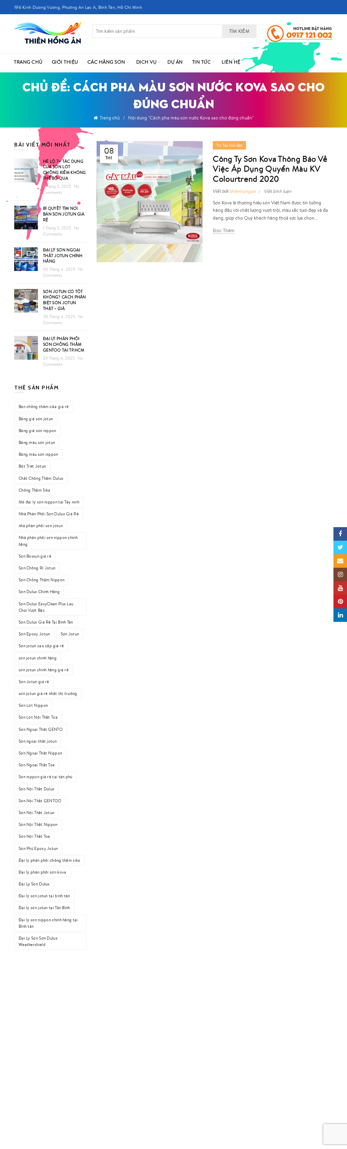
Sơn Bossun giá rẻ (35, 556)
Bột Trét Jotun (32, 466)
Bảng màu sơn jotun (37, 442)
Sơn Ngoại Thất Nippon (40, 753)
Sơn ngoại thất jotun (38, 741)
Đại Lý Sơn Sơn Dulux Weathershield (38, 941)
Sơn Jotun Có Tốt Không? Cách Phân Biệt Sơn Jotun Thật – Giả (64, 300)
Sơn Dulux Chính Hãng (39, 591)
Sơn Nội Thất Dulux (36, 788)
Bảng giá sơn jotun (36, 418)
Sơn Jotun (70, 633)
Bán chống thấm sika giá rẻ (44, 406)
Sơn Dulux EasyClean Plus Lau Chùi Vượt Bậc (46, 607)
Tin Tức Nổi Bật (229, 145)
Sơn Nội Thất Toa (34, 836)
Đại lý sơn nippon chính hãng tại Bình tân (48, 923)
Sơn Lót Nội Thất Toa (38, 717)
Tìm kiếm (239, 31)
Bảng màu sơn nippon (38, 454)
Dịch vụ (146, 62)
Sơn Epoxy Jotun (34, 633)
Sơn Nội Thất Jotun (36, 812)
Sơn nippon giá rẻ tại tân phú (46, 776)
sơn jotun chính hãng (38, 657)
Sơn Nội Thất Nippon (38, 824)
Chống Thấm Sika (34, 490)
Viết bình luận (277, 191)
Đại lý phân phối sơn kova (42, 872)
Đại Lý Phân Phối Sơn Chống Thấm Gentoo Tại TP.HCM (63, 344)
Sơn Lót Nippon (33, 705)
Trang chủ (110, 118)
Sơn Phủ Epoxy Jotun (38, 848)
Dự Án (175, 62)
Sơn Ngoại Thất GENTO (41, 729)
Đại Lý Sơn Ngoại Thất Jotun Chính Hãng (63, 255)
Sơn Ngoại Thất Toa (37, 764)
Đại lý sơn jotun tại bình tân (44, 895)
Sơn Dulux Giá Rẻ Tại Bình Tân (46, 622)
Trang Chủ (28, 62)
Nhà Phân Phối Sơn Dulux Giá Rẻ (49, 513)
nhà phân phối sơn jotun (41, 525)
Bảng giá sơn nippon (37, 430)
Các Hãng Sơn (106, 62)
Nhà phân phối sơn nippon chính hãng (48, 540)
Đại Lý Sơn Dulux (34, 883)
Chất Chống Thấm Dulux (41, 478)
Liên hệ (231, 62)
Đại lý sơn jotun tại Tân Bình (44, 907)
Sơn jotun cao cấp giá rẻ (41, 645)
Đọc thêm (223, 230)
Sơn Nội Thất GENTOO (40, 800)
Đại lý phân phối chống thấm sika (49, 860)
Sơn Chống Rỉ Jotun (37, 567)
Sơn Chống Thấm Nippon (41, 579)
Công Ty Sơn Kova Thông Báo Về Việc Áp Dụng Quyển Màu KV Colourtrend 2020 (270, 168)
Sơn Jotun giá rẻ (34, 681)
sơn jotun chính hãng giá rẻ (43, 669)
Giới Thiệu (65, 62)
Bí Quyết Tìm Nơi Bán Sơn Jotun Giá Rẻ (63, 214)
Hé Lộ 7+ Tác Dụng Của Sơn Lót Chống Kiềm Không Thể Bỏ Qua (64, 170)
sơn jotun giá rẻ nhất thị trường (48, 693)
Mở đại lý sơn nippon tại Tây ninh (49, 501)
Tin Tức (201, 62)
